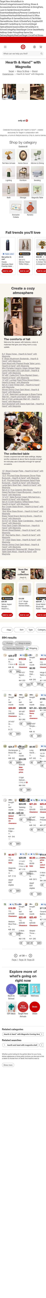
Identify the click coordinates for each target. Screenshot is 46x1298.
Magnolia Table (9, 873)
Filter (9, 630)
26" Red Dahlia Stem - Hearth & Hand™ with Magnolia (21, 536)
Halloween (17, 4)
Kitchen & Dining (31, 7)
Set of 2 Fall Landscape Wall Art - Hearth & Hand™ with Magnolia (20, 400)
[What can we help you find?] (23, 53)
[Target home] (23, 46)
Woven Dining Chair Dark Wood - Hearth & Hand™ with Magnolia (20, 390)
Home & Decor (17, 7)
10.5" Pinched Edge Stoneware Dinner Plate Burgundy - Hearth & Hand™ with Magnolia (21, 476)
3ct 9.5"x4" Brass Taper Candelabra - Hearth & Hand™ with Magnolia (22, 522)
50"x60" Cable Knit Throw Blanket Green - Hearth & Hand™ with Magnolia (20, 376)
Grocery (16, 10)
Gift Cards (9, 24)
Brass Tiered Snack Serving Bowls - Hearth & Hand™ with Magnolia (22, 517)
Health (15, 15)
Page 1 (15, 959)
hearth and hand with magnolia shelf (22, 1045)
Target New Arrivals (8, 1)
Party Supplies (33, 21)
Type (31, 629)
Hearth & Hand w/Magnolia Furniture (41, 707)
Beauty (17, 12)
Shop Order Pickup (10, 32)
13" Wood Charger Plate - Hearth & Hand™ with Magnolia (22, 472)
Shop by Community (22, 24)
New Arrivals (26, 27)
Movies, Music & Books (16, 21)
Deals (8, 27)
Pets (10, 15)
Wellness (22, 15)
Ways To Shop (23, 71)
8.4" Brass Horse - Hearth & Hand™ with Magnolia (19, 355)
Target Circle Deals (29, 29)
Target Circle (27, 35)
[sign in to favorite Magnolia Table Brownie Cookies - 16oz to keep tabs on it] (14, 891)
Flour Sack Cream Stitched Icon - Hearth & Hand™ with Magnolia (20, 526)
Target (11, 71)
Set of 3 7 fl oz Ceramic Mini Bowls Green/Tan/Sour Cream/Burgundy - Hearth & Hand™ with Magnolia (21, 492)
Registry (10, 35)
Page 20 (30, 959)
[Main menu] (5, 47)
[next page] (30, 956)
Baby (11, 12)
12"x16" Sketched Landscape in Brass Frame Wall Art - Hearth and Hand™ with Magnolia (22, 395)
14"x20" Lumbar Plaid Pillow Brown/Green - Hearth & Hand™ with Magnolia (21, 381)
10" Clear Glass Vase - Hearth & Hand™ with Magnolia (21, 540)
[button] (8, 253)
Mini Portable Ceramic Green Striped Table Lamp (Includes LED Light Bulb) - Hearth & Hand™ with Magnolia (21, 370)
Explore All (23, 146)
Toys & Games (13, 18)
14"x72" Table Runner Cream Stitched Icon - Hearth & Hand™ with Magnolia (21, 498)
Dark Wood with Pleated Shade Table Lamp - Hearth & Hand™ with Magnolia (21, 364)
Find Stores (38, 35)
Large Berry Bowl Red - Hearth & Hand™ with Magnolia (21, 486)
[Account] (34, 47)
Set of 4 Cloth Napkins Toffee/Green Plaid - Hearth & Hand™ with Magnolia (21, 502)
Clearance (16, 27)
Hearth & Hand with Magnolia (8, 664)
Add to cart (7, 271)
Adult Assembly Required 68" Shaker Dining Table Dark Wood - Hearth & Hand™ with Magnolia (21, 551)
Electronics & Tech (28, 18)
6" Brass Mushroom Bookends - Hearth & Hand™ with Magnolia (20, 359)
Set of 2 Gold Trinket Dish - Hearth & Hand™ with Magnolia (21, 385)
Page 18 (22, 959)
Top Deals (17, 29)
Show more (8, 1065)
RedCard (18, 35)
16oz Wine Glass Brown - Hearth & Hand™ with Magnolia (22, 512)
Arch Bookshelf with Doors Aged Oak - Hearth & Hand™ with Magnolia (23, 405)
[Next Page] (44, 257)
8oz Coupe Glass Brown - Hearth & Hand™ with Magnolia (22, 507)
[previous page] (16, 956)
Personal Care (26, 12)
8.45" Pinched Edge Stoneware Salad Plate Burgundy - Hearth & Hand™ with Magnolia (21, 481)
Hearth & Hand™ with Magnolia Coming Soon (22, 1034)
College (9, 4)
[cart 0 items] (41, 47)
